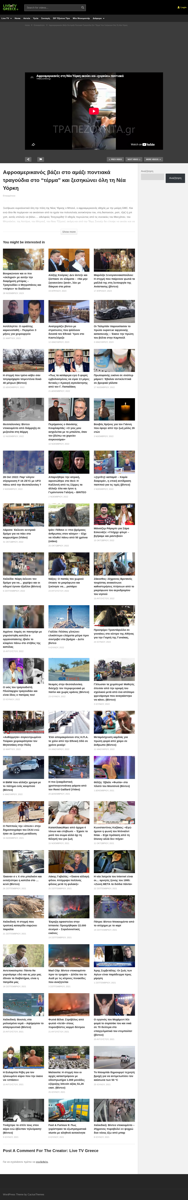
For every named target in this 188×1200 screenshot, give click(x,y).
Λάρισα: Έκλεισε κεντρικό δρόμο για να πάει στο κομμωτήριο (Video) (19, 533)
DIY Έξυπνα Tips (61, 18)
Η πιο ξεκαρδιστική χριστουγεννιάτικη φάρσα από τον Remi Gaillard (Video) (67, 785)
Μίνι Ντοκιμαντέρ (81, 18)
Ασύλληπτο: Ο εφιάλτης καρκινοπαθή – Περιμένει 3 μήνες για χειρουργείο (19, 330)
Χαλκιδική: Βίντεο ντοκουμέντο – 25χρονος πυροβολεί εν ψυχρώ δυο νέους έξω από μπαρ (114, 1129)
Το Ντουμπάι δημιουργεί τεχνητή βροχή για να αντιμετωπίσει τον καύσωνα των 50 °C (114, 1076)
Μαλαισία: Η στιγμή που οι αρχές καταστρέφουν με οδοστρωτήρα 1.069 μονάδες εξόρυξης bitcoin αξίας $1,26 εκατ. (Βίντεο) (66, 1080)
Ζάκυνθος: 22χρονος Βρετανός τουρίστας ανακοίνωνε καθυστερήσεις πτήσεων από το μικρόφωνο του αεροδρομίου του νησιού (114, 586)
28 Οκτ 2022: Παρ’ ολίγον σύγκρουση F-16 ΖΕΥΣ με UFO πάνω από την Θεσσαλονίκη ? (22, 481)
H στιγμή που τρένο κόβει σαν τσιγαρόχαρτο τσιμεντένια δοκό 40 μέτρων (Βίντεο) (22, 379)
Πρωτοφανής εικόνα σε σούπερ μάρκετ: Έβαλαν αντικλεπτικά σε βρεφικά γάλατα (113, 379)
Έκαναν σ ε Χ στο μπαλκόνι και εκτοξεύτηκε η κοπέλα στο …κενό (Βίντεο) (22, 880)
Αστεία (26, 18)
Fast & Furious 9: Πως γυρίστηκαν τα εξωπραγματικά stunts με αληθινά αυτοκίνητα (67, 1129)
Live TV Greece (83, 1151)
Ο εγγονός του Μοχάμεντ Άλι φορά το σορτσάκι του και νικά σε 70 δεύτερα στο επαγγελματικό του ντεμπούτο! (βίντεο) (113, 1027)
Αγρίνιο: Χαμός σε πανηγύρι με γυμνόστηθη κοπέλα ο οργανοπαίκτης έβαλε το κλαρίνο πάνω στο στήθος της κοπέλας (22, 639)
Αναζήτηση (147, 171)
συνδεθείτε (42, 1162)
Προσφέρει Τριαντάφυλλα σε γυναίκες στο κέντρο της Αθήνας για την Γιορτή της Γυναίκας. (114, 633)
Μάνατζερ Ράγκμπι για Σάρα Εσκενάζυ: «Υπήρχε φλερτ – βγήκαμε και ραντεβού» (111, 532)
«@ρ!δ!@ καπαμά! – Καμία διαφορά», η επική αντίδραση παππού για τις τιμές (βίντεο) (112, 481)
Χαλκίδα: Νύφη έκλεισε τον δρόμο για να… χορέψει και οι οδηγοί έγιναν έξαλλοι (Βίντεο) (22, 582)
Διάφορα (97, 18)
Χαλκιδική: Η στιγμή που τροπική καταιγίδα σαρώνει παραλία (20, 925)
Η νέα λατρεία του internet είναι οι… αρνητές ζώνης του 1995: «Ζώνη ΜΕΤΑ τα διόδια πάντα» (113, 880)
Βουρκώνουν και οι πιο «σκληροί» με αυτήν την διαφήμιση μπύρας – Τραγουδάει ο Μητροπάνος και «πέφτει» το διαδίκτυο (22, 281)
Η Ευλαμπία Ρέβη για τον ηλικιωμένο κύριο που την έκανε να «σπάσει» (23, 1076)
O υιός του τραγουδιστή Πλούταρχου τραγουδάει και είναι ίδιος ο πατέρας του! (20, 691)
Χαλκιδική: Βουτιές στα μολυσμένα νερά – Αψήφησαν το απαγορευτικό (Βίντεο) (23, 1023)
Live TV (5, 18)
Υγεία (35, 18)
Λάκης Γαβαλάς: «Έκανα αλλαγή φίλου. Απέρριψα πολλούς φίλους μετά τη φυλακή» (68, 880)
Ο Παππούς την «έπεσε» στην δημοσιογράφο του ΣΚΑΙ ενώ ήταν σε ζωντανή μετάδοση (22, 830)
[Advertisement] (94, 50)
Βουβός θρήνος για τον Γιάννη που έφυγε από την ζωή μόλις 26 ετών (114, 428)
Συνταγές (45, 18)
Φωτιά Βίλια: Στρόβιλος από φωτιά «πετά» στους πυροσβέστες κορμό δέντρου (66, 1023)
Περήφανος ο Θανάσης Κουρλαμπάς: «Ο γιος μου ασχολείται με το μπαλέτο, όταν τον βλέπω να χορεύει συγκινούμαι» (67, 432)
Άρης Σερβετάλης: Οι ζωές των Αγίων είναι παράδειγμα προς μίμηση (113, 974)
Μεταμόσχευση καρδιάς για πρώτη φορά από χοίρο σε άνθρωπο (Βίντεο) (111, 741)
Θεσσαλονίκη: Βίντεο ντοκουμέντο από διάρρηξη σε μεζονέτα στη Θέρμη (22, 428)
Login (183, 7)
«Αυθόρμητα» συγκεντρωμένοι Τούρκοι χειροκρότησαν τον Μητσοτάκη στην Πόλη (22, 741)
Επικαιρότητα (9, 196)
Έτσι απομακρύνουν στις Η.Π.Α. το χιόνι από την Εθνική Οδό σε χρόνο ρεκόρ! (68, 741)
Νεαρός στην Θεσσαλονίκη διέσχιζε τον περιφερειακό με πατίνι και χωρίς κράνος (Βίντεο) (68, 688)
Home (17, 18)
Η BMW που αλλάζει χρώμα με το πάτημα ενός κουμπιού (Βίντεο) (22, 786)
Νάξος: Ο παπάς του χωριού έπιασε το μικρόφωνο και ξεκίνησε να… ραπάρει (66, 582)
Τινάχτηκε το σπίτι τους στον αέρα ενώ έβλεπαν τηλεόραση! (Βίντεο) (22, 1129)
